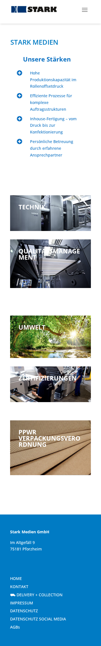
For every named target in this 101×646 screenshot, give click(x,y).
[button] (84, 9)
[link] (34, 9)
